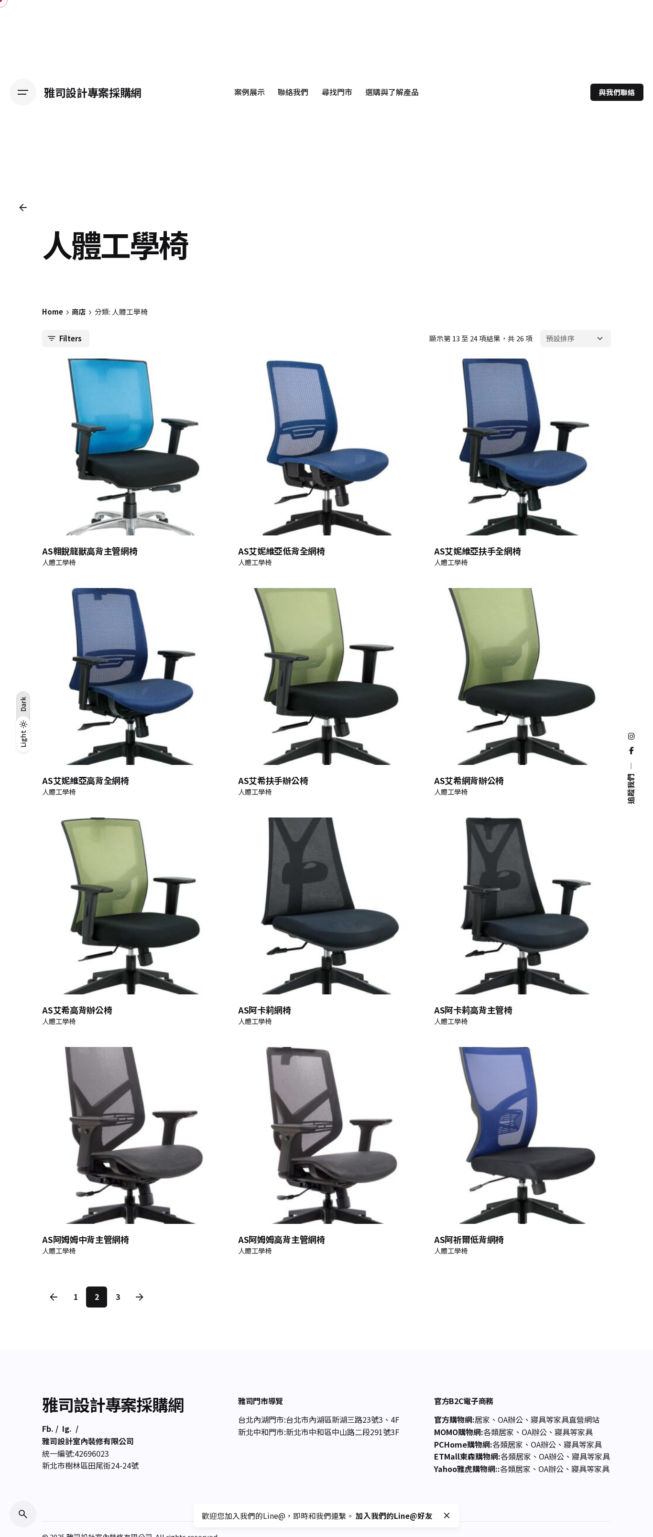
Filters (70, 338)
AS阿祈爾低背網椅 (469, 1239)
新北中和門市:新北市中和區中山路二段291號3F (318, 1432)
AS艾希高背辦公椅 (77, 1009)
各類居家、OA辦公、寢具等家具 (538, 1432)
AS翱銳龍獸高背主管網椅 (89, 551)
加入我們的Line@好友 (394, 1515)
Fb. (48, 1428)
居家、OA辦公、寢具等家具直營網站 (537, 1419)
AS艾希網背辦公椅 (469, 780)
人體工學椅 (59, 562)
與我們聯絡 (617, 92)
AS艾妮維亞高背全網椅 (85, 780)
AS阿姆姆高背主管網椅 (281, 1239)
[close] (447, 1515)
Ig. (67, 1428)
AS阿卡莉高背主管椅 (473, 1009)
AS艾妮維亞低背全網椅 (281, 551)
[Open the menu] (23, 92)
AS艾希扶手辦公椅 (273, 780)
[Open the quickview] (65, 379)
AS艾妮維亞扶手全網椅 (477, 551)
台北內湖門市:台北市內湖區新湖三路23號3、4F (318, 1419)
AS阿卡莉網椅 (264, 1009)
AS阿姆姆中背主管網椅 (85, 1239)
